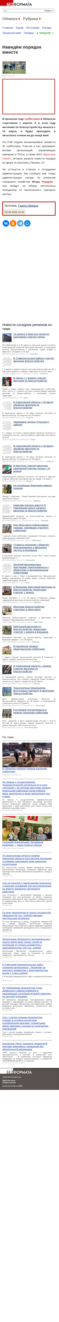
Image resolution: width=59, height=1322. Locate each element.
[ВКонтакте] (6, 223)
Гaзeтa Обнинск (28, 205)
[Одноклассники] (13, 223)
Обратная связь (8, 1080)
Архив (19, 27)
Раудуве (47, 181)
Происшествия (11, 32)
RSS (20, 1086)
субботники (32, 118)
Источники (32, 27)
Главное (7, 27)
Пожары (29, 32)
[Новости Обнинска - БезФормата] (16, 3)
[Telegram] (20, 223)
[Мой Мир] (27, 223)
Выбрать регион (9, 1083)
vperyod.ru (11, 76)
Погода (46, 27)
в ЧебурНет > (45, 32)
